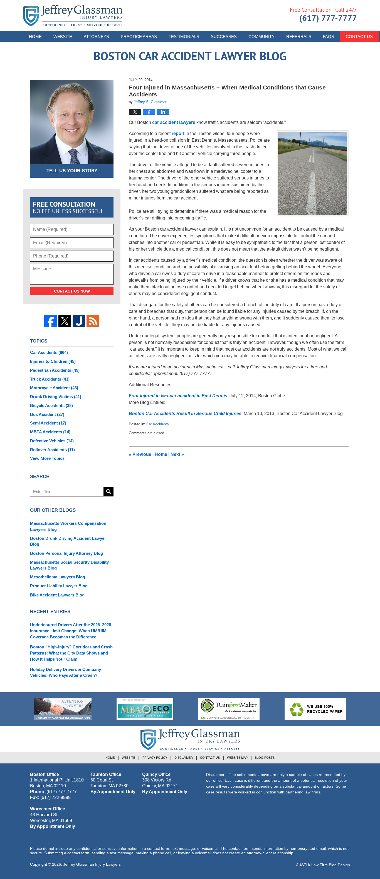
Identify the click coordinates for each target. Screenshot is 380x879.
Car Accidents (157, 424)
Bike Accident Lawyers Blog (57, 595)
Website (62, 36)
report (178, 133)
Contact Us (359, 36)
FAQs (328, 36)
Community (261, 36)
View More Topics (47, 458)
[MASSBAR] (145, 709)
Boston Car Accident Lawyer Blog (72, 15)
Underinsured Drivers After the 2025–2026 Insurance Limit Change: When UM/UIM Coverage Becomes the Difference (70, 630)
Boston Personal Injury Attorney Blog (66, 553)
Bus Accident (47, 414)
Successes (224, 36)
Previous (140, 454)
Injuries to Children (53, 361)
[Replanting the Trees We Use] (315, 709)
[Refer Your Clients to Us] (63, 709)
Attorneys (96, 36)
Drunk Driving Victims (55, 396)
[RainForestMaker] (229, 709)
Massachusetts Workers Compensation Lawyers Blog (68, 526)
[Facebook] (50, 321)
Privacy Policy (154, 757)
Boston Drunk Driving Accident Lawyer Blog (68, 541)
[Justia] (79, 321)
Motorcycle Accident (54, 387)
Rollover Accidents (52, 449)
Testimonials (184, 36)
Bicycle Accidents (51, 405)
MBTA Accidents (50, 431)
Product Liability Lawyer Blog (59, 585)
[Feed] (93, 321)
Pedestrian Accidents (55, 370)
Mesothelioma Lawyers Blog (57, 577)
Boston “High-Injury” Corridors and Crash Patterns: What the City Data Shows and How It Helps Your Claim (71, 653)
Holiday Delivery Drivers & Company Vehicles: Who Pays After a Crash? (65, 672)
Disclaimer (183, 757)
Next (177, 454)
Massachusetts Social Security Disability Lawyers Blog (69, 565)
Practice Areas (139, 36)
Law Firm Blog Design (323, 865)
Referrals (298, 36)
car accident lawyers (173, 122)
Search (108, 491)
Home (35, 36)
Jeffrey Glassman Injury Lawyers (92, 864)
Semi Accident (48, 423)
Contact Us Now (72, 291)
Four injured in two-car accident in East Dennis (178, 395)
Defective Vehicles (52, 440)
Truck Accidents (50, 379)
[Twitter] (64, 321)
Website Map (237, 757)
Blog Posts (265, 757)
